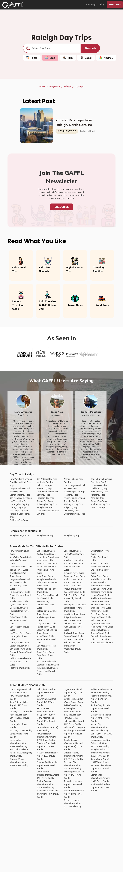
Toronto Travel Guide (73, 563)
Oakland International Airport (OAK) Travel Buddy (101, 718)
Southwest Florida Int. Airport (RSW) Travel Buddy (101, 787)
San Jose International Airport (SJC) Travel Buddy (101, 768)
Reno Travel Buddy (18, 715)
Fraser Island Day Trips (74, 498)
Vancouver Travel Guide (21, 566)
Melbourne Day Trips (100, 504)
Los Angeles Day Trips (20, 504)
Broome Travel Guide (73, 639)
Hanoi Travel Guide (72, 585)
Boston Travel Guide (46, 554)
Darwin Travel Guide (100, 601)
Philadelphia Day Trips (47, 504)
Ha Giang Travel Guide (20, 592)
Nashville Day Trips (45, 482)
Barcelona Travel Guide (101, 592)
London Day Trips (99, 485)
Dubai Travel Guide (99, 576)
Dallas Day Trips (44, 485)
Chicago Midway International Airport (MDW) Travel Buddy (73, 755)
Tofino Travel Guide (19, 570)
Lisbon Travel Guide (73, 623)
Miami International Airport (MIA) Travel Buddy (46, 721)
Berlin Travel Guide (72, 620)
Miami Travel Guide (72, 582)
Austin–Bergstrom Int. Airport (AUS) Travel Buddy (101, 708)
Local (88, 57)
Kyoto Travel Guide (18, 604)
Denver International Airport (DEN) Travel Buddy (46, 702)
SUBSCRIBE (115, 4)
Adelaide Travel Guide (101, 579)
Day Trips (79, 86)
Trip (70, 57)
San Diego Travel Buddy (21, 730)
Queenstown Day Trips (74, 514)
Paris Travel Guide (99, 614)
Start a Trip (91, 4)
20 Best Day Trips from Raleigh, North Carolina (74, 122)
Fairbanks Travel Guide (101, 636)
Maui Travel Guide (45, 576)
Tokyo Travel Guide (73, 617)
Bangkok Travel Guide (101, 617)
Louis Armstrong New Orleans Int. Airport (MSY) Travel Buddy (101, 743)
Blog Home (55, 86)
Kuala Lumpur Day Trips (75, 491)
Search (90, 48)
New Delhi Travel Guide (75, 614)
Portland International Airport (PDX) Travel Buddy (74, 793)
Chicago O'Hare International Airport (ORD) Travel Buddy (19, 762)
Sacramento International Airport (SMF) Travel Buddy (100, 778)
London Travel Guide (100, 595)
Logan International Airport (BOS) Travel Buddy (73, 692)
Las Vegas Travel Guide (20, 633)
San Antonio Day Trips (47, 479)
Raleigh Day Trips (45, 507)
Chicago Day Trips (18, 507)
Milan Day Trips (71, 495)
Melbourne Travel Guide (102, 627)
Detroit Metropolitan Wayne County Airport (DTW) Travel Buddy (74, 702)
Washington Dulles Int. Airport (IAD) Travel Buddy (74, 774)
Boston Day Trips (45, 488)
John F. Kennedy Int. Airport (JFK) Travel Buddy (19, 705)
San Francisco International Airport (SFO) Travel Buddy (46, 711)
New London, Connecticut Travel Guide (45, 604)
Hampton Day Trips (45, 498)
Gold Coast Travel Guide (75, 595)
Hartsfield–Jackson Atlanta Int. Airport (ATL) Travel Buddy (21, 752)
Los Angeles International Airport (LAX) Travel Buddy (19, 743)
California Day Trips (19, 520)
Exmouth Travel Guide (74, 573)
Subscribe (61, 206)
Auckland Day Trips (100, 488)
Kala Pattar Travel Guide (21, 557)
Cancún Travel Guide (73, 636)
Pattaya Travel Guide (46, 661)
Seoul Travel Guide (45, 652)
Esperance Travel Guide (48, 665)
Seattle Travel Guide (19, 646)
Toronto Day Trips (72, 501)
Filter (34, 57)
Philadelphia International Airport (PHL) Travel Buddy (73, 711)
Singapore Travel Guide (74, 576)
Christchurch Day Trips (101, 479)
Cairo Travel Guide (72, 551)
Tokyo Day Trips (71, 507)
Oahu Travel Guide (18, 617)
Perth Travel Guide (99, 611)
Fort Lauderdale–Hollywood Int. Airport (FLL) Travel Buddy (74, 721)
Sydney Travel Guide (100, 623)
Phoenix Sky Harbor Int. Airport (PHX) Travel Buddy (47, 765)
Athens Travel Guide (100, 566)
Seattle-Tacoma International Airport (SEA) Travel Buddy (46, 784)
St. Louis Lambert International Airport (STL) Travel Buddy (73, 803)
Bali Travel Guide (98, 620)
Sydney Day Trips (99, 501)
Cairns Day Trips (98, 507)
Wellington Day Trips (73, 504)
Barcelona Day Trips (100, 482)
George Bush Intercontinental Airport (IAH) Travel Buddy (48, 774)
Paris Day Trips (97, 498)
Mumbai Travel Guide (73, 560)
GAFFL (42, 86)
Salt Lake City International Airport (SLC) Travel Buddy (73, 765)
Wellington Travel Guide (75, 604)
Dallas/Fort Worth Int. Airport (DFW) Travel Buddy (47, 692)
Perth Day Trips (98, 495)
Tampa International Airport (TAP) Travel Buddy (73, 784)
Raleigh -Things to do (19, 535)
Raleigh (67, 86)
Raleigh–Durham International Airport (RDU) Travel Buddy (100, 752)
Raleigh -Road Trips (46, 535)
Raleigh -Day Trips (72, 535)
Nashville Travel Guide (20, 668)
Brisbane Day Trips (99, 491)
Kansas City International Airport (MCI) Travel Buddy (100, 727)
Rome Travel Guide (99, 563)
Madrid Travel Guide (73, 579)
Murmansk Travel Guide (102, 642)
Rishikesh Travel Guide (47, 668)
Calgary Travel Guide (46, 623)
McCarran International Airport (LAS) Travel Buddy (47, 755)
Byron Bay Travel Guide (101, 589)
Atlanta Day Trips (45, 501)
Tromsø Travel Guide (100, 633)
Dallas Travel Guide (46, 551)
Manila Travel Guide (19, 601)
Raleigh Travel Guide (46, 579)
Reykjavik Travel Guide (74, 633)
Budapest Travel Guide (74, 592)
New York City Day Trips (21, 479)
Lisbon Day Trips (71, 510)
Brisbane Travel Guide (101, 608)
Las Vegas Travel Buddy (21, 711)
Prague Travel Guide (73, 589)
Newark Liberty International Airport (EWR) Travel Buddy (46, 737)
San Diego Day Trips (19, 510)
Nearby (108, 57)
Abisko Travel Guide (100, 639)
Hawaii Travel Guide (46, 627)
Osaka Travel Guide (19, 608)
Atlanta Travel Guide (46, 566)
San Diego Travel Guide (20, 649)
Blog (102, 4)
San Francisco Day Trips (21, 498)
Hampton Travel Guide (47, 563)
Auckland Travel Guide (101, 598)
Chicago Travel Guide (19, 642)
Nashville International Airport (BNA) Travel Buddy (101, 699)
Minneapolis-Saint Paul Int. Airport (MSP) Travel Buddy (48, 793)
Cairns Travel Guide (100, 630)
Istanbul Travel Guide (100, 604)
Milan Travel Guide (45, 636)
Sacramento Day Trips (20, 495)
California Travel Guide (20, 658)
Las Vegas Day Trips (19, 501)
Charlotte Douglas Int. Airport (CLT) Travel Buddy (47, 746)
